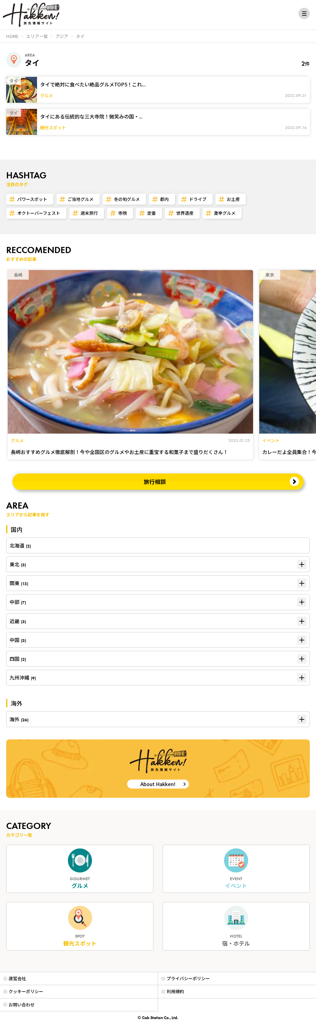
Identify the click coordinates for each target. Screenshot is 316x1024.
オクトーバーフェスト (38, 213)
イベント (236, 883)
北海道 (20, 545)
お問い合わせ (22, 1004)
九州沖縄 (23, 677)
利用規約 (175, 991)
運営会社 (17, 978)
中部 (18, 602)
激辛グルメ (224, 213)
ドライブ (197, 199)
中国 (18, 639)
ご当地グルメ (81, 199)
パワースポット (32, 199)
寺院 (122, 213)
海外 (19, 719)
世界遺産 (184, 213)
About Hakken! (158, 784)
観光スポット (80, 940)
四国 (18, 658)
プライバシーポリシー (188, 978)
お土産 (233, 199)
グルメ (80, 883)
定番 (151, 213)
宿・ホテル (236, 940)
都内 (164, 199)
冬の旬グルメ (127, 199)
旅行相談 (155, 481)
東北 (18, 564)
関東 (19, 583)
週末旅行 (89, 213)
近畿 (18, 621)
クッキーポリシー (26, 991)
